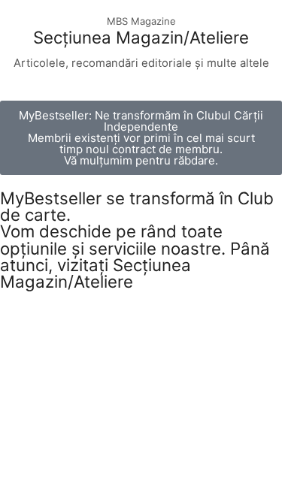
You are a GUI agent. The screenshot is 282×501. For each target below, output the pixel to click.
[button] (141, 138)
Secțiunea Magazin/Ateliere (141, 37)
